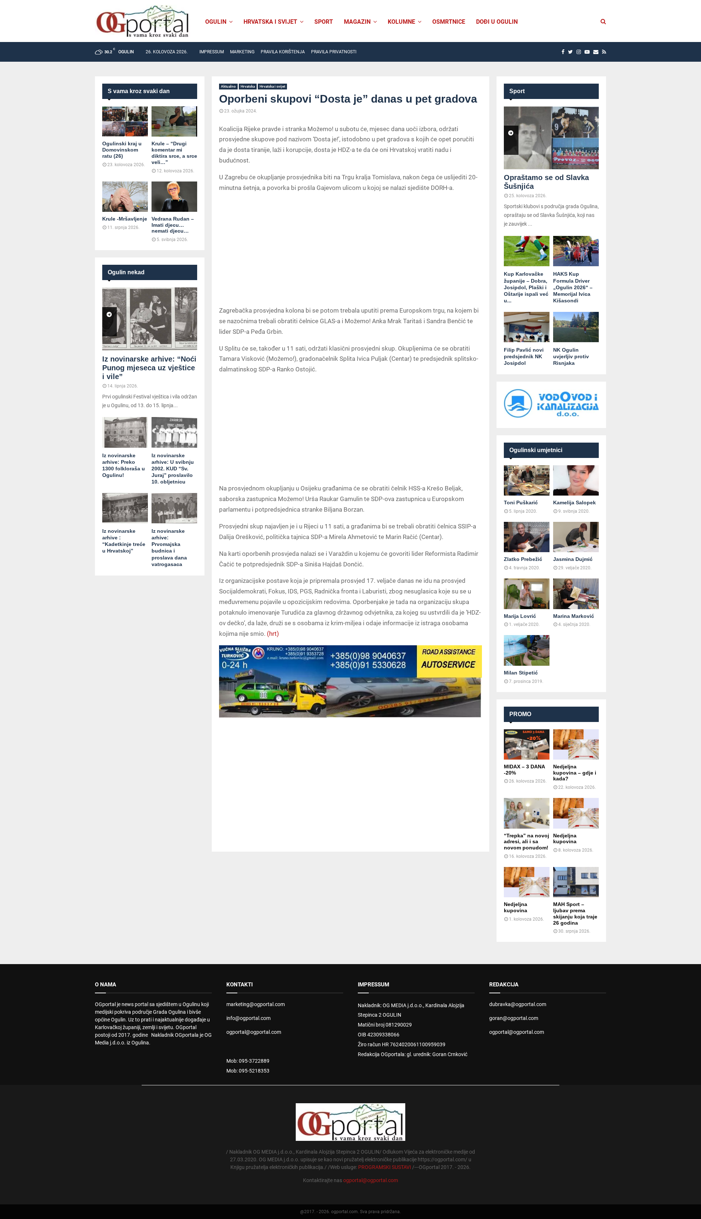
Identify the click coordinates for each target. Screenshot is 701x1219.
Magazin (357, 21)
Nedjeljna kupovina (564, 839)
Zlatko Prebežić (523, 559)
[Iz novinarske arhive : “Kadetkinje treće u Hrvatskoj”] (125, 508)
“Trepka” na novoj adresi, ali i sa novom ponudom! (526, 842)
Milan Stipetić (521, 673)
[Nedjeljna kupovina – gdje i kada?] (576, 744)
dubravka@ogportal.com (517, 1004)
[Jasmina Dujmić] (576, 537)
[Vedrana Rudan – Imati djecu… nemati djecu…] (174, 196)
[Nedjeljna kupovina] (576, 813)
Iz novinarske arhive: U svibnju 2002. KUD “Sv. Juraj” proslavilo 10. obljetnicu (173, 468)
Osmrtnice (448, 21)
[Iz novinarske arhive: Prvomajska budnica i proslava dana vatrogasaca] (174, 508)
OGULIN (215, 21)
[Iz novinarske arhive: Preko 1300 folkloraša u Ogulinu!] (125, 432)
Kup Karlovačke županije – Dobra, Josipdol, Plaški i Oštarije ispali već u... (526, 287)
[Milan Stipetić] (526, 650)
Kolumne (401, 21)
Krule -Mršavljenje (124, 219)
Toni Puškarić (521, 502)
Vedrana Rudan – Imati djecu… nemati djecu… (173, 225)
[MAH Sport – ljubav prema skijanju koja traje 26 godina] (576, 882)
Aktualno (228, 86)
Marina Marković (573, 616)
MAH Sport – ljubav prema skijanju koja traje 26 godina (575, 913)
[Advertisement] (350, 250)
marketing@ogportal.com (255, 1004)
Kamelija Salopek (574, 502)
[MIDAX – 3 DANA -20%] (526, 744)
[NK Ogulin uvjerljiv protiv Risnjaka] (576, 327)
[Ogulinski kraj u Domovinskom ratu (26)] (125, 121)
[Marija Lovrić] (526, 593)
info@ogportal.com (248, 1018)
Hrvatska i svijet (270, 21)
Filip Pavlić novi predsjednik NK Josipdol (524, 356)
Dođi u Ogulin (497, 21)
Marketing (242, 51)
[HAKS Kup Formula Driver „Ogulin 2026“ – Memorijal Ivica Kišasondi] (576, 251)
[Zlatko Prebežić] (526, 537)
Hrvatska (248, 86)
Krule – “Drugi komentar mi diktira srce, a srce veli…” (174, 153)
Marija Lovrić (520, 616)
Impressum (211, 51)
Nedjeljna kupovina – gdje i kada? (574, 773)
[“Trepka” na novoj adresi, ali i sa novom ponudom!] (526, 813)
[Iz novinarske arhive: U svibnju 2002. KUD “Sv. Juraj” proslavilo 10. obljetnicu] (174, 432)
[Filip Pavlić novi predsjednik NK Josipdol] (526, 327)
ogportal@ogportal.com (253, 1032)
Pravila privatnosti (333, 51)
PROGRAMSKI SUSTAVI (384, 1167)
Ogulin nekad (126, 272)
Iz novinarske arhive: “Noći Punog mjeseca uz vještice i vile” (149, 368)
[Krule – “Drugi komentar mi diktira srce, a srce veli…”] (174, 121)
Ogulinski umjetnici (535, 450)
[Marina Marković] (576, 593)
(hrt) (273, 633)
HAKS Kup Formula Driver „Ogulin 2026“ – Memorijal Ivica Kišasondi (573, 287)
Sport (323, 21)
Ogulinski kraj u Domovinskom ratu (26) (122, 150)
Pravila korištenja (283, 51)
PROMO (520, 714)
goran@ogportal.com (513, 1018)
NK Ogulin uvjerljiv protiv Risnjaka (571, 356)
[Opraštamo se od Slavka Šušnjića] (551, 137)
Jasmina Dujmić (573, 559)
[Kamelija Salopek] (576, 480)
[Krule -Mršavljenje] (125, 196)
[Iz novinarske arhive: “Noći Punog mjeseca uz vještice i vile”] (149, 319)
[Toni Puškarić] (526, 480)
